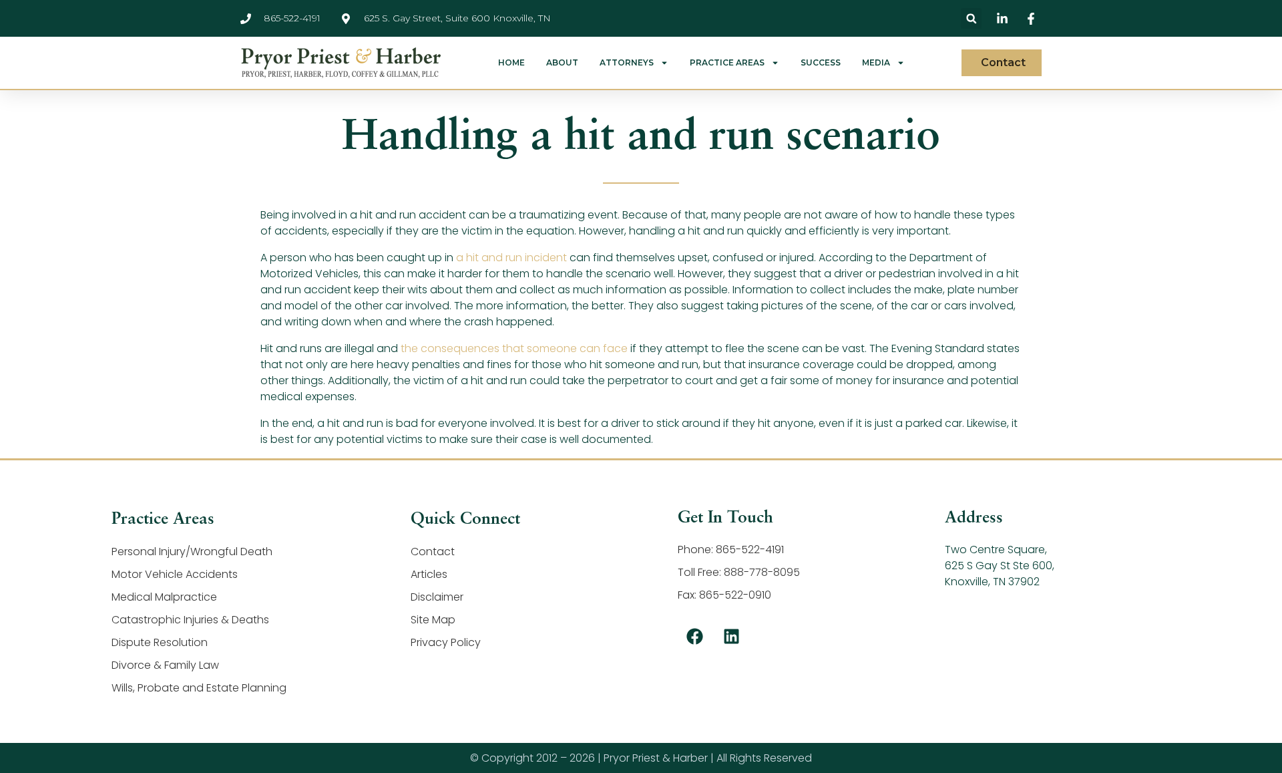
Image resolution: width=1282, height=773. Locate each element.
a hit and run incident (511, 257)
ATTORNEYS (627, 62)
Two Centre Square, (996, 549)
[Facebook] (694, 636)
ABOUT (562, 62)
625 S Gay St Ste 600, (999, 565)
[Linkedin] (731, 636)
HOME (511, 62)
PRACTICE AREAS (727, 62)
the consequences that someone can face (514, 348)
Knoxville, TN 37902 (992, 581)
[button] (971, 18)
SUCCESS (821, 62)
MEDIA (876, 62)
